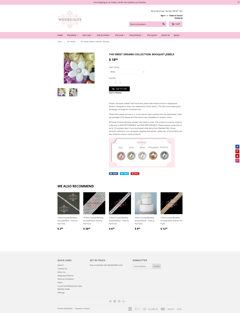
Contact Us (62, 269)
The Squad (152, 35)
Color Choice (114, 67)
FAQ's (60, 282)
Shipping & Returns (66, 276)
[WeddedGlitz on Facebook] (115, 301)
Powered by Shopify (82, 308)
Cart (177, 24)
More (176, 35)
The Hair (119, 35)
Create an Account (175, 16)
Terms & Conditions (66, 279)
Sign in (163, 16)
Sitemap (61, 292)
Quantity (112, 78)
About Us (165, 35)
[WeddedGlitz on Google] (124, 301)
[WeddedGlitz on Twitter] (110, 301)
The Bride (72, 35)
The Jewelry (135, 35)
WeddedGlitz (68, 308)
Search (60, 265)
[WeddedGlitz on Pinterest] (119, 301)
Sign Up (156, 266)
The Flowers (103, 35)
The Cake (86, 35)
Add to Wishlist (115, 93)
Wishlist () (178, 18)
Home (60, 35)
